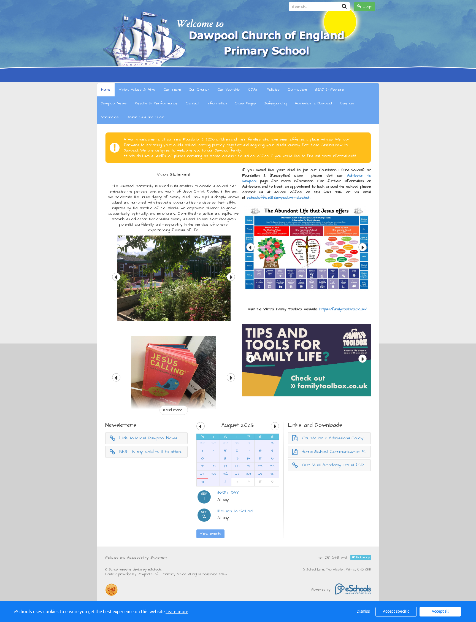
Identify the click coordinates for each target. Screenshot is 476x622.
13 (237, 458)
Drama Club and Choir (145, 117)
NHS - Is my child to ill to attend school (153, 451)
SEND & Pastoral (330, 89)
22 (260, 466)
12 (225, 458)
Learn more (177, 611)
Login (366, 6)
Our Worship (229, 89)
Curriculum (297, 89)
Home (105, 89)
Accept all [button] (440, 611)
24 (202, 474)
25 (214, 474)
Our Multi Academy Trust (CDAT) (336, 465)
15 (260, 458)
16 (272, 458)
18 (214, 466)
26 (225, 474)
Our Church (199, 89)
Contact (192, 103)
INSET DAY (228, 493)
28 (214, 443)
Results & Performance (156, 103)
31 (249, 443)
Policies (273, 89)
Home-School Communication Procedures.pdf (336, 451)
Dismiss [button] (363, 611)
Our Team (172, 89)
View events (210, 533)
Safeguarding (275, 103)
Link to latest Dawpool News (148, 438)
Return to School (235, 511)
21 (248, 466)
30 (237, 443)
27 (202, 443)
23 (272, 466)
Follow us (362, 557)
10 (202, 458)
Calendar (347, 103)
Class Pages (245, 103)
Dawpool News (113, 103)
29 (225, 443)
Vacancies (109, 117)
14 (248, 458)
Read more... (173, 410)
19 (225, 466)
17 (202, 466)
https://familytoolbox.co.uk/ (343, 309)
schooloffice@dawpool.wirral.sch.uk (278, 197)
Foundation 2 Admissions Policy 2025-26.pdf (336, 438)
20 (237, 466)
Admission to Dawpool (313, 103)
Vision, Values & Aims (137, 89)
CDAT (253, 89)
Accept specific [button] (396, 611)
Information (217, 103)
